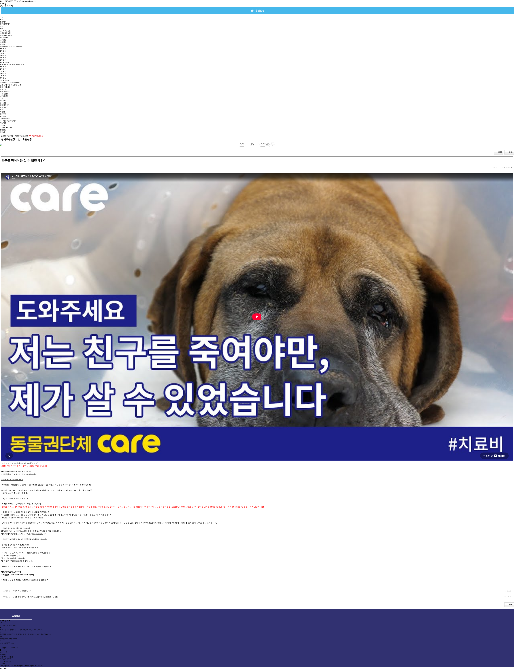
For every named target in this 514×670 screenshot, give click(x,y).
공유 (511, 152)
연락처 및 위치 (5, 24)
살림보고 (3, 130)
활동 (1, 28)
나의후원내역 (5, 119)
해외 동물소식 (5, 91)
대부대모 (3, 123)
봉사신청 (3, 103)
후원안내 (3, 112)
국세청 (2, 663)
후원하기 (16, 616)
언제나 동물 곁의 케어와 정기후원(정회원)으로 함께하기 (24, 580)
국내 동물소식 (5, 94)
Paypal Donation (6, 128)
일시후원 (3, 116)
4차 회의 (3, 56)
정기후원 (3, 114)
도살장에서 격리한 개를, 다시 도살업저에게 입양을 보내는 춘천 (35, 597)
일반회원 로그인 (22, 136)
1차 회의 (3, 49)
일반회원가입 (8, 136)
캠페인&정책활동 (6, 35)
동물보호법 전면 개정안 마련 (10, 82)
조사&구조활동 (5, 31)
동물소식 (3, 89)
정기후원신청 (6, 6)
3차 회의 (3, 53)
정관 (1, 26)
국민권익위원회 (5, 661)
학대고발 (3, 107)
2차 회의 (3, 51)
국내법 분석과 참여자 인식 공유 (11, 46)
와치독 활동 (4, 37)
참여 (1, 98)
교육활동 (3, 40)
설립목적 (3, 22)
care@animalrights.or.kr (8, 639)
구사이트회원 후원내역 (8, 121)
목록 (500, 152)
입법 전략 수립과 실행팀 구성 (10, 85)
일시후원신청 (257, 10)
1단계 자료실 (4, 62)
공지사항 (3, 100)
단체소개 (3, 654)
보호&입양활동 (5, 33)
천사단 (2, 125)
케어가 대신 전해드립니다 (22, 591)
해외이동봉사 (5, 105)
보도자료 (3, 42)
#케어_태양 (18, 479)
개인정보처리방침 (6, 657)
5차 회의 (3, 58)
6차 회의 (3, 60)
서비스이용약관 (5, 659)
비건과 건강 (4, 96)
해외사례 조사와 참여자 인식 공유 (12, 65)
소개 (1, 17)
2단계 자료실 (4, 80)
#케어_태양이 (7, 479)
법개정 (2, 44)
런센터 (2, 132)
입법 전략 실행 (5, 87)
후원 (1, 110)
